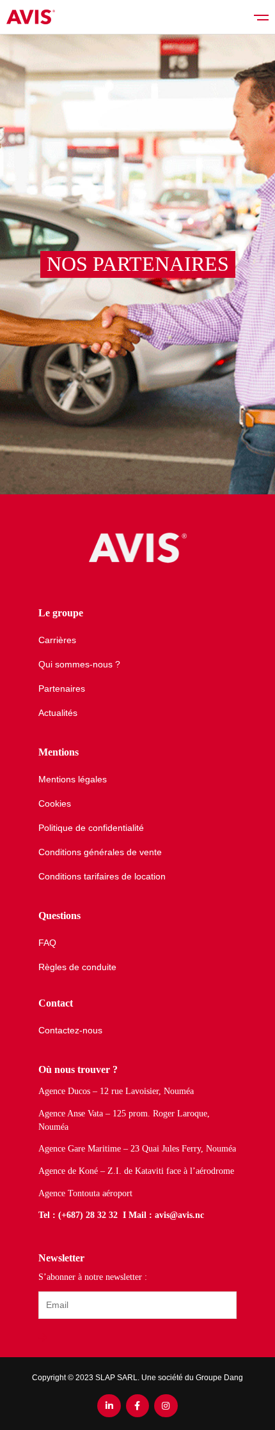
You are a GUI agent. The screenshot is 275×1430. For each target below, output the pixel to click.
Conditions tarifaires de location (102, 876)
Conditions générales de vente (100, 852)
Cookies (54, 803)
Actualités (57, 713)
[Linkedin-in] (108, 1405)
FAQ (47, 943)
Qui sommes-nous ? (79, 664)
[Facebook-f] (137, 1405)
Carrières (57, 640)
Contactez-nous (70, 1030)
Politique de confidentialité (91, 828)
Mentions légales (72, 779)
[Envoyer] (44, 1338)
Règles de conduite (77, 967)
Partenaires (61, 688)
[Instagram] (165, 1405)
